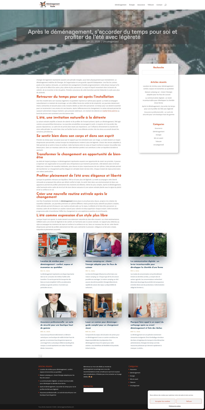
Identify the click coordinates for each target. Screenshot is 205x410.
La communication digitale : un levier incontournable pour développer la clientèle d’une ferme (158, 100)
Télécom (151, 5)
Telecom (159, 141)
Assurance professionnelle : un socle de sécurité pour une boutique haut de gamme (56, 325)
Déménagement (120, 5)
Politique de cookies (175, 406)
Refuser (189, 401)
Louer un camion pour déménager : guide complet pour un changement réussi (102, 325)
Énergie (132, 5)
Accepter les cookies (162, 401)
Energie (158, 135)
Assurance (141, 5)
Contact (159, 5)
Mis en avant (158, 138)
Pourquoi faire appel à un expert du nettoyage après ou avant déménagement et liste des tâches (147, 325)
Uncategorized (111, 41)
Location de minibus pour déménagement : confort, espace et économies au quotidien (56, 264)
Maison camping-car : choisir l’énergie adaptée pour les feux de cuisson (101, 264)
